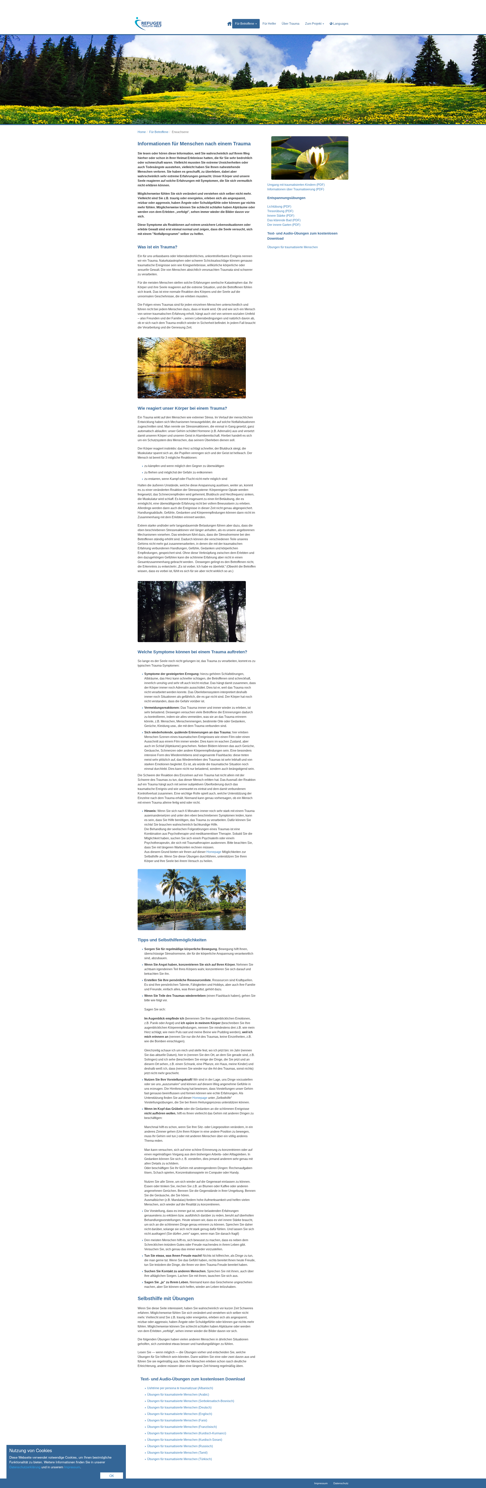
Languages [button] (340, 23)
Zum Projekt (313, 23)
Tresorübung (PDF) (280, 211)
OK (111, 1475)
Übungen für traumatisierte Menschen (292, 247)
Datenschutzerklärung (24, 1466)
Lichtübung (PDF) (279, 206)
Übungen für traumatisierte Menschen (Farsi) (177, 1420)
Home (229, 23)
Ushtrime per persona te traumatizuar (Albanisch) (180, 1388)
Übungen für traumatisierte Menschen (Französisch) (182, 1426)
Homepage (213, 851)
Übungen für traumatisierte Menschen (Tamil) (177, 1452)
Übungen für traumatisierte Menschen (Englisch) (179, 1414)
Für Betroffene (245, 23)
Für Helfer (269, 23)
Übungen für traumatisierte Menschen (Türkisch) (179, 1459)
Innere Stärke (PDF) (280, 215)
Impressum (72, 1466)
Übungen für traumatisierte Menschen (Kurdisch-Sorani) (184, 1439)
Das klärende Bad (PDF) (284, 220)
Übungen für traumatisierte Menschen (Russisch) (180, 1446)
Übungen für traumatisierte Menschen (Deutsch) (179, 1407)
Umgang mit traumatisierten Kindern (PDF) (296, 184)
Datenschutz (340, 1483)
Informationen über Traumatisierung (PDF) (295, 189)
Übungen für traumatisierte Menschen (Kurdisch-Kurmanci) (186, 1433)
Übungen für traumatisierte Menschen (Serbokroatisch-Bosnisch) (190, 1401)
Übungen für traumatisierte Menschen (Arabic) (178, 1394)
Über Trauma (290, 23)
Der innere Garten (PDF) (283, 224)
